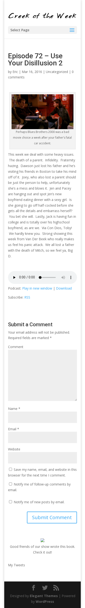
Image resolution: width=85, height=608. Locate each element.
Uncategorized (57, 71)
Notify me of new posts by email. (39, 502)
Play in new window (37, 288)
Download (64, 288)
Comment (15, 347)
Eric (15, 71)
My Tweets (16, 565)
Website (14, 449)
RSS (27, 297)
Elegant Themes (44, 596)
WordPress (45, 601)
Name (14, 408)
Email (13, 429)
